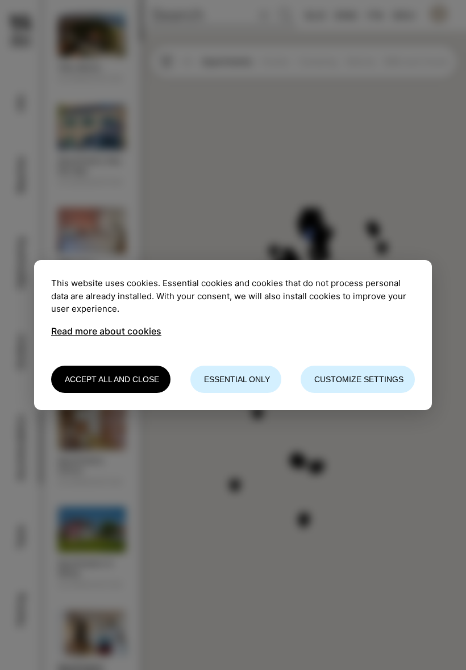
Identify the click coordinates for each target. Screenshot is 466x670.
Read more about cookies (106, 331)
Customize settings (358, 379)
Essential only (237, 379)
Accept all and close (112, 379)
